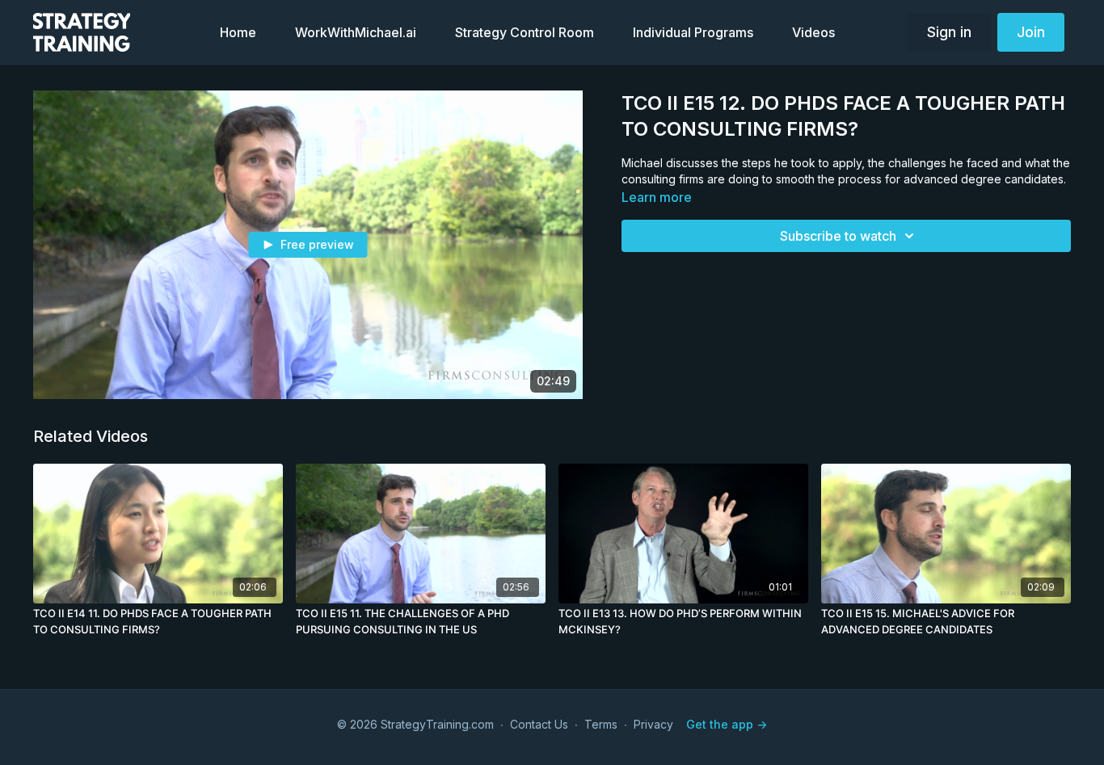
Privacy (653, 724)
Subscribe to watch (838, 236)
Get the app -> (726, 724)
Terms (600, 724)
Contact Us (539, 724)
